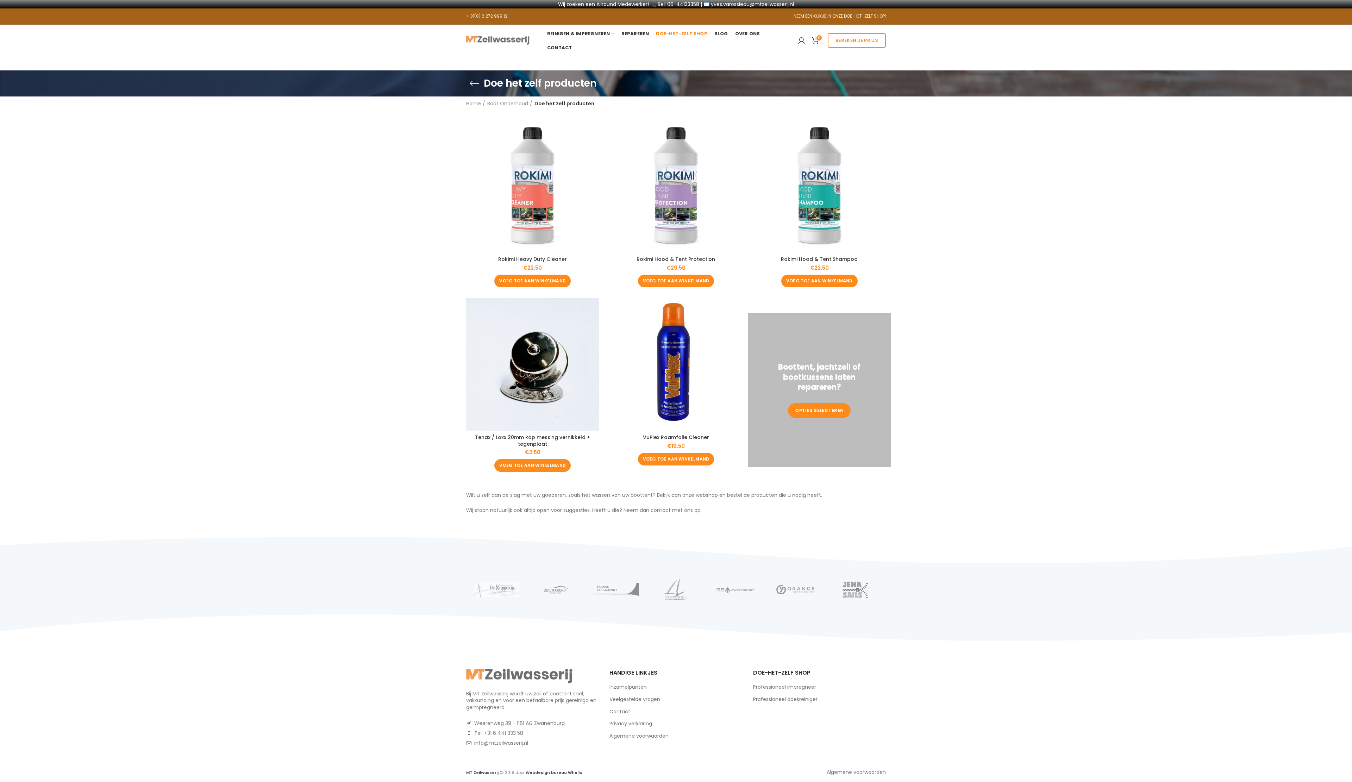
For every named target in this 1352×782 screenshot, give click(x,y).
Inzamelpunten (628, 686)
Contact (619, 711)
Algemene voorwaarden (639, 735)
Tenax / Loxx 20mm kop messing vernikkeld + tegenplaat (532, 440)
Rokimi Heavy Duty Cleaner (532, 259)
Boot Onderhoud (507, 103)
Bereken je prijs (856, 40)
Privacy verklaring (630, 723)
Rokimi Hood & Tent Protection (676, 259)
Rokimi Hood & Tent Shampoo (819, 259)
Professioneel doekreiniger (785, 699)
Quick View (593, 131)
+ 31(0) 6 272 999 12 (486, 16)
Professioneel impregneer (784, 686)
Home (473, 103)
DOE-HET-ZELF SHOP (864, 16)
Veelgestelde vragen (634, 699)
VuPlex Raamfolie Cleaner (676, 437)
